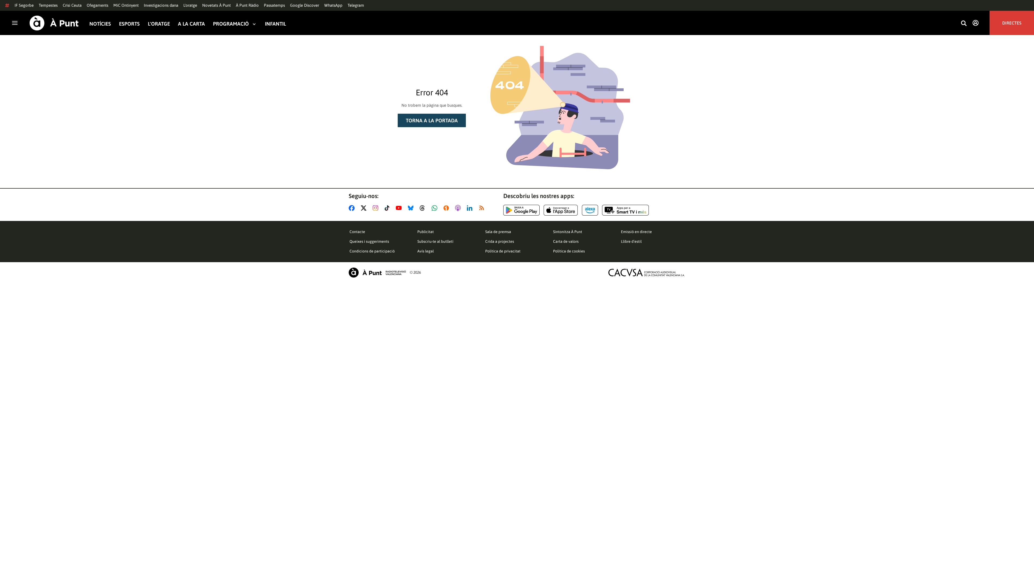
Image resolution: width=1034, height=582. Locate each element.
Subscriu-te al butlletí (435, 241)
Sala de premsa (498, 232)
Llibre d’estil (631, 241)
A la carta (191, 24)
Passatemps (274, 5)
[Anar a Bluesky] (412, 208)
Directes (1011, 22)
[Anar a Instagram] (376, 208)
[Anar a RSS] (482, 208)
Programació (231, 24)
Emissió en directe (636, 232)
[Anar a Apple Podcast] (459, 208)
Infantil (275, 24)
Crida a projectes (499, 241)
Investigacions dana (161, 5)
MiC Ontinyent (126, 5)
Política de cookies (569, 251)
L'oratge (190, 5)
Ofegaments (97, 5)
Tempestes (48, 5)
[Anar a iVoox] (447, 208)
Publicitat (425, 232)
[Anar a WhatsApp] (435, 208)
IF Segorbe (24, 5)
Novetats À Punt (216, 5)
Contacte (357, 232)
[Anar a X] (365, 208)
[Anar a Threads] (424, 208)
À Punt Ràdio (247, 5)
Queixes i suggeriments (369, 241)
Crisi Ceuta (72, 5)
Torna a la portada (432, 120)
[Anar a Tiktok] (388, 208)
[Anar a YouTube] (400, 208)
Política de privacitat (503, 251)
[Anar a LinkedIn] (470, 208)
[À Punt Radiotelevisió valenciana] (377, 273)
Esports (129, 24)
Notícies (100, 24)
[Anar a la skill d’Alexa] (590, 210)
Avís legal (425, 251)
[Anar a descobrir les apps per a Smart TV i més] (625, 210)
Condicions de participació (372, 251)
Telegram (356, 5)
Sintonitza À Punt (567, 232)
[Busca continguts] (963, 23)
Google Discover (304, 5)
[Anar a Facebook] (353, 208)
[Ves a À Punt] (54, 23)
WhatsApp (333, 5)
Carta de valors (566, 241)
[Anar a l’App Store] (561, 210)
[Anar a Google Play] (521, 210)
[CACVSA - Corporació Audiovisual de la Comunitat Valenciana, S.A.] (646, 273)
